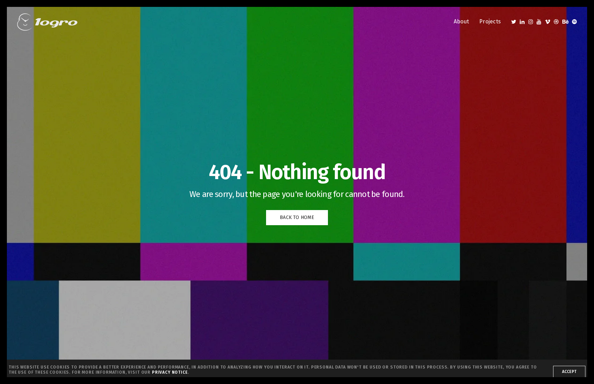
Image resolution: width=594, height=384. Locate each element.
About (461, 21)
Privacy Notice (170, 372)
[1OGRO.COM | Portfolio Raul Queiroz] (47, 22)
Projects (490, 21)
